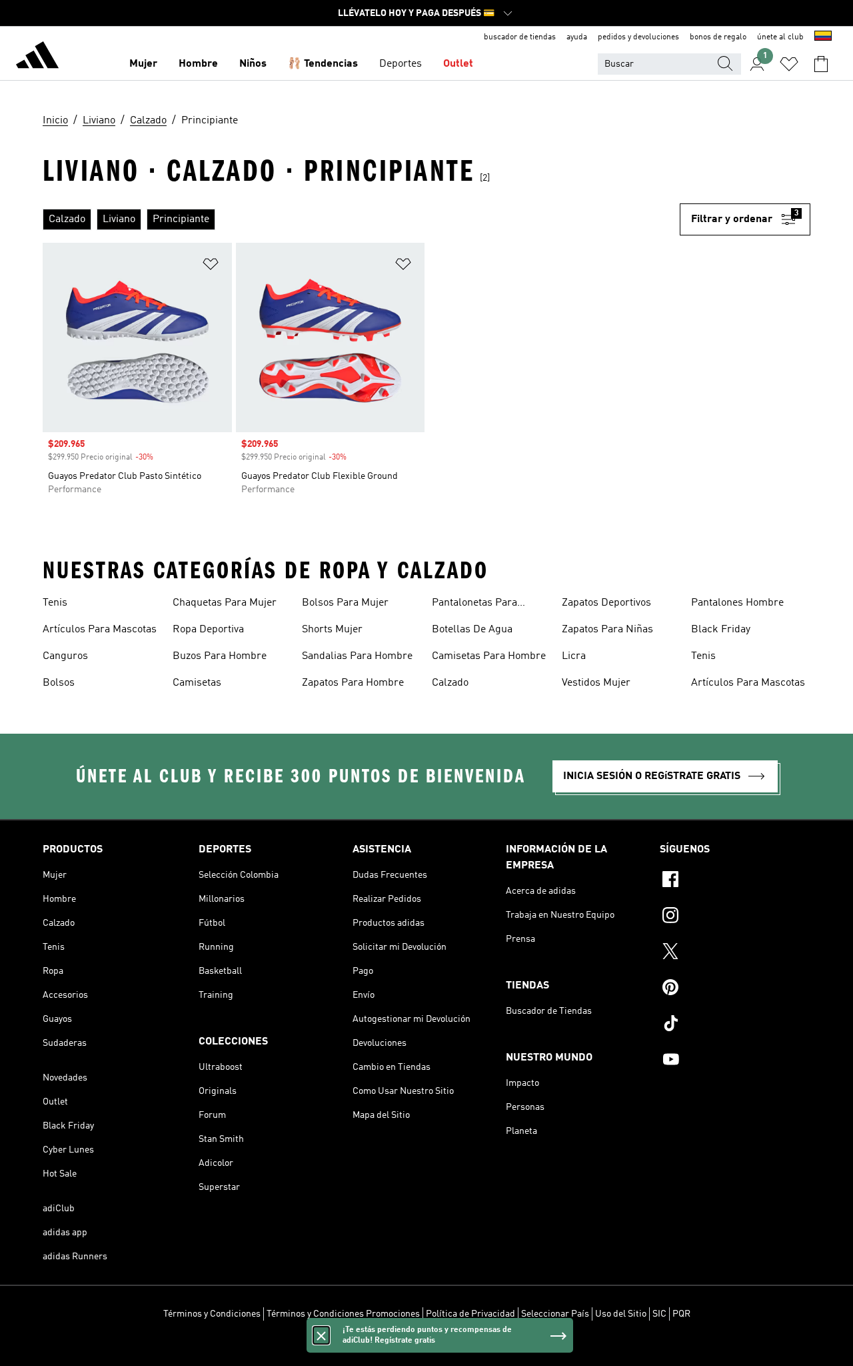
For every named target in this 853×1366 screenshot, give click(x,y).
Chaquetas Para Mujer (225, 603)
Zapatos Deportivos (606, 603)
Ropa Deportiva (208, 629)
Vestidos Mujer (596, 683)
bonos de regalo (718, 37)
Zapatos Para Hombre (353, 683)
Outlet (458, 64)
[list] (361, 219)
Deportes (400, 64)
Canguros (65, 656)
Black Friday (720, 629)
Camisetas (197, 683)
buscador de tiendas (520, 37)
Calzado (450, 683)
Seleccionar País (555, 1314)
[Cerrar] (321, 1335)
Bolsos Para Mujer (345, 603)
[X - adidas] (735, 953)
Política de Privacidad (470, 1314)
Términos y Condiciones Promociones (343, 1314)
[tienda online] (37, 57)
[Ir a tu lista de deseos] (789, 64)
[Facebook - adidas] (735, 881)
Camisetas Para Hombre (489, 656)
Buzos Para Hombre (220, 656)
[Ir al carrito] (821, 64)
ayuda (576, 37)
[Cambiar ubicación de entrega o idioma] (823, 37)
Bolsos (59, 683)
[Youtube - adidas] (735, 1061)
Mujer (143, 64)
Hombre (198, 64)
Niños (253, 64)
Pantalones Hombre (737, 603)
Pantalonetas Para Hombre (474, 604)
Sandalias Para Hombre (357, 656)
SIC (659, 1314)
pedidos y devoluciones (638, 37)
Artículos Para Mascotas (100, 629)
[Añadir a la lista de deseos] (210, 266)
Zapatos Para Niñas (607, 629)
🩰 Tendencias (323, 64)
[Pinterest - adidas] (735, 989)
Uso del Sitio (620, 1314)
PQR (681, 1314)
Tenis (55, 603)
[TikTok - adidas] (735, 1025)
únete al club (780, 37)
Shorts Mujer (332, 629)
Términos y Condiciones (212, 1314)
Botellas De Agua (472, 629)
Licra (574, 656)
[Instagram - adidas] (735, 917)
